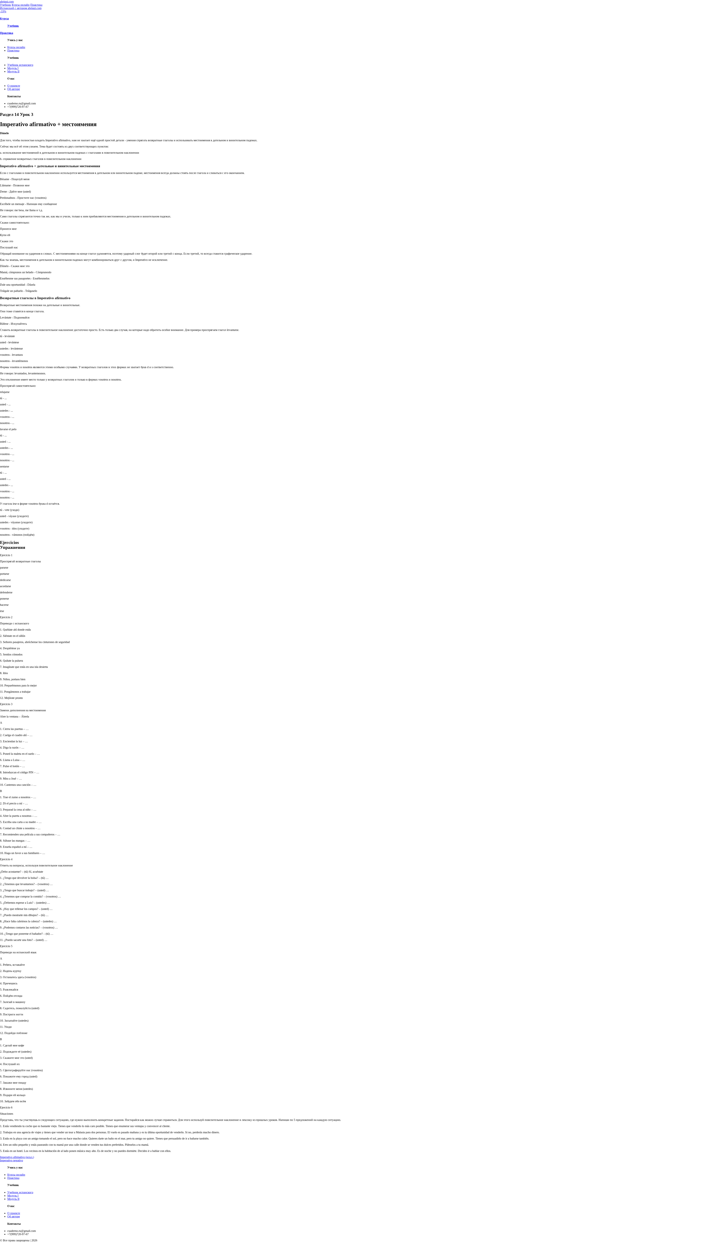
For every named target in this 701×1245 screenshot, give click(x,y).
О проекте (13, 85)
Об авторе (13, 89)
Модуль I (12, 68)
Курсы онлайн (21, 4)
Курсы (4, 18)
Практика (36, 4)
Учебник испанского (20, 64)
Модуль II (13, 71)
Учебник (5, 4)
